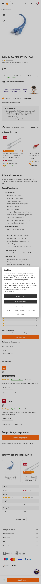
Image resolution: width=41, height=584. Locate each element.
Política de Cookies (12, 310)
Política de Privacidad (27, 310)
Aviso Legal (20, 314)
